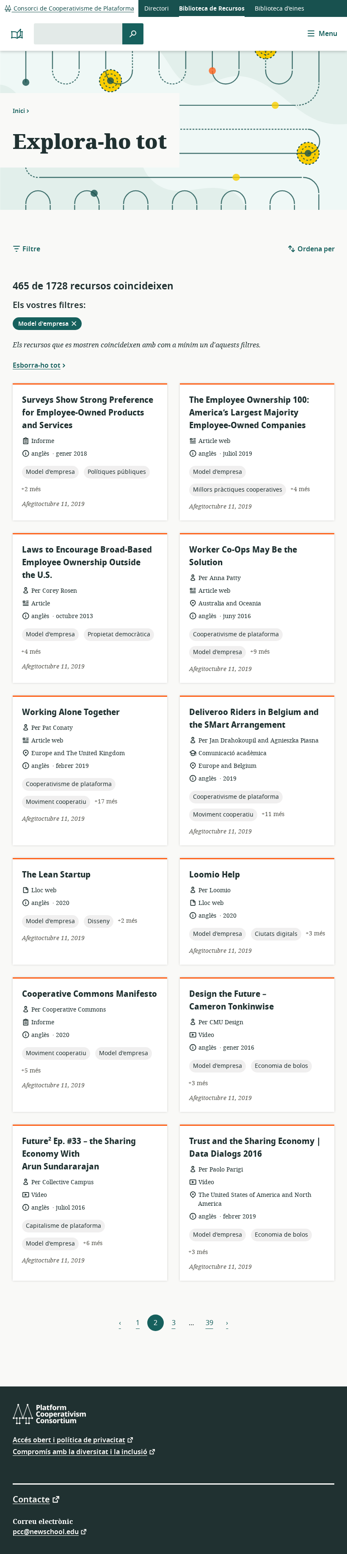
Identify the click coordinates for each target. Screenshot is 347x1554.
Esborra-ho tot (37, 365)
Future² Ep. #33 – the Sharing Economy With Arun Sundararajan (79, 1154)
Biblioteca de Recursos (212, 8)
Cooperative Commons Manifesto (89, 994)
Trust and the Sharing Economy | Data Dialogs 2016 (255, 1147)
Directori (156, 8)
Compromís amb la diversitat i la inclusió (80, 1451)
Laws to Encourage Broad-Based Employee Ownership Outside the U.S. (87, 562)
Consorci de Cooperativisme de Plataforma (73, 8)
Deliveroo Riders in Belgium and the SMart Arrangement (254, 718)
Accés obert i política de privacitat (69, 1440)
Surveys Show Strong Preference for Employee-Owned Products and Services (87, 413)
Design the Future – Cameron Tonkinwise (231, 1000)
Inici (19, 110)
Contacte (31, 1499)
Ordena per (315, 249)
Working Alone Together (71, 712)
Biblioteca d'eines (279, 8)
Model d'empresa (50, 324)
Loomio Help (214, 875)
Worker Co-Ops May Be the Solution (243, 556)
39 (209, 1323)
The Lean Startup (56, 875)
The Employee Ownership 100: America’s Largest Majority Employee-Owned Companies (249, 413)
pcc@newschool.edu (46, 1531)
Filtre (30, 249)
